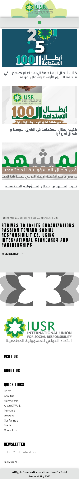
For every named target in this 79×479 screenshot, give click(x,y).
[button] (39, 22)
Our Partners (11, 420)
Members (9, 410)
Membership (11, 400)
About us (9, 396)
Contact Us (10, 430)
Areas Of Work (12, 405)
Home (7, 391)
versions (9, 415)
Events (8, 425)
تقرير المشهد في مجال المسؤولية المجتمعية (41, 186)
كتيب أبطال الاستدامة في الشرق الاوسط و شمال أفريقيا (43, 131)
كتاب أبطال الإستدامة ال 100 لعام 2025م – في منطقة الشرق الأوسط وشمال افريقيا (40, 75)
